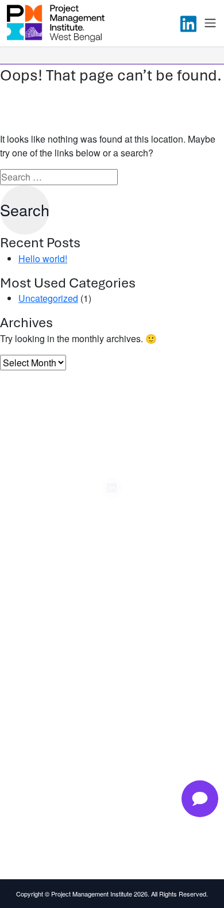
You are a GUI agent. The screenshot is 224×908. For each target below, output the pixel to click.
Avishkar (40, 698)
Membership (48, 618)
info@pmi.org (48, 807)
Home (36, 578)
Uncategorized (48, 298)
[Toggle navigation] (210, 23)
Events (37, 638)
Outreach (42, 658)
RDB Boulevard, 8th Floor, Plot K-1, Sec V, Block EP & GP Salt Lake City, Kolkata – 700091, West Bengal (116, 777)
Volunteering (48, 678)
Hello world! (42, 258)
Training (40, 598)
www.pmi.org (47, 832)
